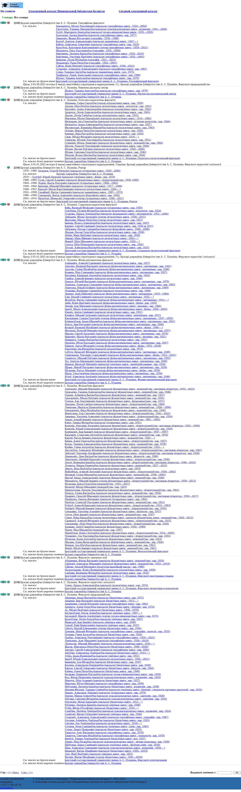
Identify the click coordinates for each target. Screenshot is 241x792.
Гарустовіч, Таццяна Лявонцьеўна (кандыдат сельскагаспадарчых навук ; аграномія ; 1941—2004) (111, 29)
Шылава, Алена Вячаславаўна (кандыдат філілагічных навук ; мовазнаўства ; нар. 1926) (114, 542)
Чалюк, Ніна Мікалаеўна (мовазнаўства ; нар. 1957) (93, 529)
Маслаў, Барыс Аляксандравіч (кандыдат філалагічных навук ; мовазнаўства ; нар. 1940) (114, 477)
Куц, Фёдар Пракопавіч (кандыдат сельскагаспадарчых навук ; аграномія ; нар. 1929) (113, 677)
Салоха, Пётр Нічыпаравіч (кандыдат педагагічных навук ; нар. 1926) (104, 244)
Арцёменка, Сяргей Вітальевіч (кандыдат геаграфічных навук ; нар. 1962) (106, 603)
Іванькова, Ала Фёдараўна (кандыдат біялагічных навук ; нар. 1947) (103, 662)
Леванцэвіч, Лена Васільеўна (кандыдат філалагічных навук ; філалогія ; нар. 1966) (111, 456)
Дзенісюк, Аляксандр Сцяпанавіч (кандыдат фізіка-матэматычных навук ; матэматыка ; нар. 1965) (120, 284)
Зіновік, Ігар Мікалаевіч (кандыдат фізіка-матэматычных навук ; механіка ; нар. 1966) (113, 305)
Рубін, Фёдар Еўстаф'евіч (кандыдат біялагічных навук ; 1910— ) (101, 707)
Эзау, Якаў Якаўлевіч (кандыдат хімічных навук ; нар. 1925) (99, 753)
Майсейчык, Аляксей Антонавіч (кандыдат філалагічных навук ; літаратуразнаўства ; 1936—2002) (120, 471)
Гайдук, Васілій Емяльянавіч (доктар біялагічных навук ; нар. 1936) (103, 628)
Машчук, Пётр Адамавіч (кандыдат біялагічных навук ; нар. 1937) (102, 680)
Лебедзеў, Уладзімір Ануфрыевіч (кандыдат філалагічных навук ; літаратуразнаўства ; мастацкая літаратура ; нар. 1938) (132, 453)
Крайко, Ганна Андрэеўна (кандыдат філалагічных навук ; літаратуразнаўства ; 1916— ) (114, 447)
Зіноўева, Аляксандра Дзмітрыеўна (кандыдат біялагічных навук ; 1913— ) (107, 652)
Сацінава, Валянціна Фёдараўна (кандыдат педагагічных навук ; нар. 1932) (107, 572)
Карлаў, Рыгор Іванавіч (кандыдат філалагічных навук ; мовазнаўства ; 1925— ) (110, 437)
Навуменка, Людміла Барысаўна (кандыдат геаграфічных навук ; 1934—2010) (100, 53)
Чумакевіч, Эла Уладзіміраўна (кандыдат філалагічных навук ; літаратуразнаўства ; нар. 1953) (117, 535)
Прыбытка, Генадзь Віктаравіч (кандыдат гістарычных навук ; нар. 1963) (106, 499)
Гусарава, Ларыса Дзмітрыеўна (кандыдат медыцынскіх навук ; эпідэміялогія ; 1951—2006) (116, 213)
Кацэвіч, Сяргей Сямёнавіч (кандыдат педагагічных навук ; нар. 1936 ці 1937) (109, 226)
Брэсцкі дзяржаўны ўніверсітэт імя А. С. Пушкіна (93, 96)
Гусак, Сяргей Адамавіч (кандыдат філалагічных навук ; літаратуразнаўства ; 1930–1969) (88, 179)
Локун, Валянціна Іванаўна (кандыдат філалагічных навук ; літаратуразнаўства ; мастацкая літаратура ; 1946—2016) (130, 462)
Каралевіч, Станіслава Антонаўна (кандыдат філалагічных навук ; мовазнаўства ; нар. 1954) (116, 434)
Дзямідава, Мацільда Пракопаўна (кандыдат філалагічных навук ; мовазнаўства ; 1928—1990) (118, 407)
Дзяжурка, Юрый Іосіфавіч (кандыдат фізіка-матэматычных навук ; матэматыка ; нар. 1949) (116, 287)
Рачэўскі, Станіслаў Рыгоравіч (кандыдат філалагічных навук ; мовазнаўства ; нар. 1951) (115, 502)
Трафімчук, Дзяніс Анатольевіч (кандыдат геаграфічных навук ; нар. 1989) (98, 75)
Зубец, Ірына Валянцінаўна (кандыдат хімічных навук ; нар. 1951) (102, 655)
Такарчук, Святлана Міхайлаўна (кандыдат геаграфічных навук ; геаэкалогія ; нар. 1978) (115, 735)
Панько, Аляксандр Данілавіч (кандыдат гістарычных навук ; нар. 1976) (105, 692)
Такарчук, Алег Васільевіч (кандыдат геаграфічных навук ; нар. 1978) (104, 732)
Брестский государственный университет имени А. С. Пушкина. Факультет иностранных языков (119, 575)
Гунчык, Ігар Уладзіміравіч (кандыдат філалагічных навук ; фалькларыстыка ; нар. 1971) (114, 401)
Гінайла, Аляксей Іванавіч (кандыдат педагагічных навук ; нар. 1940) (103, 278)
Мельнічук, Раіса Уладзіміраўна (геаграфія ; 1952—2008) (88, 50)
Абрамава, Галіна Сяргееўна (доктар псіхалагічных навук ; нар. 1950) (104, 103)
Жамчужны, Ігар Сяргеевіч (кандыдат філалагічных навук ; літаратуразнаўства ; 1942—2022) (117, 413)
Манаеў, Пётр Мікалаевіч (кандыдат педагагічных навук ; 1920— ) (102, 241)
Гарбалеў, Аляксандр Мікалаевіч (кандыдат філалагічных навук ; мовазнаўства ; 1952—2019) (117, 563)
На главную (8, 11)
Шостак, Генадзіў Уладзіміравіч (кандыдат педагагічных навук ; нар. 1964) (107, 145)
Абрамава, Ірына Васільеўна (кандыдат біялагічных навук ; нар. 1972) (104, 597)
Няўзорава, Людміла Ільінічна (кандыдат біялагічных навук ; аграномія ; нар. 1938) (112, 686)
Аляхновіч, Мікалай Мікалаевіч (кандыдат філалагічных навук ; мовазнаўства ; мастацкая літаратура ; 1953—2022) (130, 388)
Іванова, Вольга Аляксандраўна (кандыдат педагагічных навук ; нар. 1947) (107, 222)
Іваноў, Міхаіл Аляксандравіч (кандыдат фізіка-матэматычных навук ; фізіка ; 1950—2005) (116, 309)
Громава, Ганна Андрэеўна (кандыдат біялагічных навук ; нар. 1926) (103, 634)
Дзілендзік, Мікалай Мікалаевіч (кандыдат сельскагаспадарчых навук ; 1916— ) (109, 643)
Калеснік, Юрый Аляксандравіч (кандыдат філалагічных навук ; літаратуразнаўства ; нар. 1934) (119, 428)
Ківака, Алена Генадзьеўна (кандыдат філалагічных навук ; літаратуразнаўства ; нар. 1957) (116, 440)
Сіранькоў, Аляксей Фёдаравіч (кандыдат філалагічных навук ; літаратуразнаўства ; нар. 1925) (118, 520)
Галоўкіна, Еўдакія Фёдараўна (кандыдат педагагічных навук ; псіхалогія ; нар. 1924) (113, 210)
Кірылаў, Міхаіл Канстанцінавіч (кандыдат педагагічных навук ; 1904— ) (79, 189)
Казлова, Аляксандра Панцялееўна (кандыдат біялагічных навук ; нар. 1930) (108, 665)
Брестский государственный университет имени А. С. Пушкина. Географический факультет (107, 81)
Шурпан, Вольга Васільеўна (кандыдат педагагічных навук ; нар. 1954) (105, 155)
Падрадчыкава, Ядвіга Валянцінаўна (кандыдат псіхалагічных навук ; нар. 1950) (110, 569)
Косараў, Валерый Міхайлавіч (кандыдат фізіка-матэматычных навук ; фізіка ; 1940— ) (114, 327)
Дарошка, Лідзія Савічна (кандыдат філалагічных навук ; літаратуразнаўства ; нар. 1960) (115, 404)
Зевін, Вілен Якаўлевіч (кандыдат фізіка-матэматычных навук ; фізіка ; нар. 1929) (111, 302)
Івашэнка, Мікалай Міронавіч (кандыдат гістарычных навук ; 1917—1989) (80, 186)
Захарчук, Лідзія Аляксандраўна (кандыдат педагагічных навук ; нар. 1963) (107, 112)
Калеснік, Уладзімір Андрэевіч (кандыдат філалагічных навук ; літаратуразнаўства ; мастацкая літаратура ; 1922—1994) (132, 425)
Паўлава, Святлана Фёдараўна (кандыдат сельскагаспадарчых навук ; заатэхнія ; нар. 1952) (116, 698)
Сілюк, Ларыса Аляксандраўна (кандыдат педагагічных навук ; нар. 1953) (106, 585)
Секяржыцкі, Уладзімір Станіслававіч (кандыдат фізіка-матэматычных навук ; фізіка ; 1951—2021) (120, 355)
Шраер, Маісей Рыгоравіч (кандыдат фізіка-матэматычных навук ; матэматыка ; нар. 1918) (116, 367)
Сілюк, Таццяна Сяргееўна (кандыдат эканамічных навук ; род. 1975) (95, 71)
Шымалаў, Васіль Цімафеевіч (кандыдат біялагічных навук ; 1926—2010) (106, 750)
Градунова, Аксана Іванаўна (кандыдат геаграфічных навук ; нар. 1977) (96, 35)
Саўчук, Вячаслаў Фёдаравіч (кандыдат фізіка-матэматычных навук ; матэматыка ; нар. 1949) (117, 351)
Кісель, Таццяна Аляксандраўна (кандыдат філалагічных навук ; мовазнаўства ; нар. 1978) (115, 444)
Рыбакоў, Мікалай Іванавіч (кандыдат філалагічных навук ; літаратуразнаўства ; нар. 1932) (116, 508)
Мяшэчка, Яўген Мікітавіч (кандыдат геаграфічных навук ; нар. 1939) (104, 683)
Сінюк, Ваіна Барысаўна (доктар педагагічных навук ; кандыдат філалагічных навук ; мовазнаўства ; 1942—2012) (129, 517)
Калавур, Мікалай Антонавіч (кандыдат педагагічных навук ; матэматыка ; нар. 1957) (113, 315)
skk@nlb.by (6, 787)
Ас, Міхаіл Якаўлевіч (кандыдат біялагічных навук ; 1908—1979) (102, 609)
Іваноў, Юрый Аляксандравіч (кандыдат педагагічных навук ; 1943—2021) (107, 658)
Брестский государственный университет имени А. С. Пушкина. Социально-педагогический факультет (122, 250)
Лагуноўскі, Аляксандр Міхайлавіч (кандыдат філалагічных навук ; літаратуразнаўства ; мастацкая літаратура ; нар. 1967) (133, 450)
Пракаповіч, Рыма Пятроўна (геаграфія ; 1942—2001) (86, 62)
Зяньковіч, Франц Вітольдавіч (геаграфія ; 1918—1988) (87, 38)
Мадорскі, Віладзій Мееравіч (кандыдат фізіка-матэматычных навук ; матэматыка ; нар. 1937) (117, 330)
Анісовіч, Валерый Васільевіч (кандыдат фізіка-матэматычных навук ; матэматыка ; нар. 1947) (118, 266)
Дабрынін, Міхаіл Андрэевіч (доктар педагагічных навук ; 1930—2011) (105, 216)
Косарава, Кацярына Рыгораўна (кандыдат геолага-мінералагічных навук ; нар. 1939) (113, 674)
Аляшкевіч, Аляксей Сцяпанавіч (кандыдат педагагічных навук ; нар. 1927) (107, 263)
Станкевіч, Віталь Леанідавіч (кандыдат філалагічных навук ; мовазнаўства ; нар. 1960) (114, 142)
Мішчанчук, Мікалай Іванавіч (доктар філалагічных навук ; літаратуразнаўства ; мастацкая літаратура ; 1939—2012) (130, 480)
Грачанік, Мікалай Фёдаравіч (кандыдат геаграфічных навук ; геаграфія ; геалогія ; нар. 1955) (117, 631)
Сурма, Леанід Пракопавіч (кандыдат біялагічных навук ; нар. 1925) (103, 729)
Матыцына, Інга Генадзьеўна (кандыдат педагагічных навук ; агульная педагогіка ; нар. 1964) (117, 121)
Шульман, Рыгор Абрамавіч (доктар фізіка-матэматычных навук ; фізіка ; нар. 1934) (112, 370)
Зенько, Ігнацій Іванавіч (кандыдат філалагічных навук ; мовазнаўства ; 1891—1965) (112, 419)
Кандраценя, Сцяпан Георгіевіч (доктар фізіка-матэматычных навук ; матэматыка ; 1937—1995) (119, 318)
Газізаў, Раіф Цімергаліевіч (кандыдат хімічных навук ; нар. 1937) (102, 625)
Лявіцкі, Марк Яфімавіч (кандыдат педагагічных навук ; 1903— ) (101, 238)
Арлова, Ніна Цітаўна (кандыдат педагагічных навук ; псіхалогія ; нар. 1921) (108, 106)
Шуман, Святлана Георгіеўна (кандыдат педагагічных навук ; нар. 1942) (105, 152)
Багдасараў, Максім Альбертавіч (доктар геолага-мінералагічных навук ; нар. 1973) (111, 616)
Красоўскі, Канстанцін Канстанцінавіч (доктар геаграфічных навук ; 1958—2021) (102, 47)
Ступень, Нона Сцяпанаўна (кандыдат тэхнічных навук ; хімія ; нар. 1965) (107, 726)
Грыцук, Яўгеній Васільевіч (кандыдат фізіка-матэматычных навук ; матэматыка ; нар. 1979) (117, 281)
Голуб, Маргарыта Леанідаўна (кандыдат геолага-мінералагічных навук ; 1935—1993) (104, 32)
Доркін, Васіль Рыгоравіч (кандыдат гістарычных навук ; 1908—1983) (78, 182)
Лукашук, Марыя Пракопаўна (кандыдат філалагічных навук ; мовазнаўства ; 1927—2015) (116, 465)
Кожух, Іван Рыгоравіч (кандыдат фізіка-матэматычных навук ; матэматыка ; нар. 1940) (114, 324)
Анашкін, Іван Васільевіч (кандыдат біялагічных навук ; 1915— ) (101, 600)
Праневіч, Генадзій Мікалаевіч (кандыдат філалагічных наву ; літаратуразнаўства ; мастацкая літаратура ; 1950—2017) (131, 496)
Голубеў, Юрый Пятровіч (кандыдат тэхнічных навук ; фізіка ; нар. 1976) (73, 176)
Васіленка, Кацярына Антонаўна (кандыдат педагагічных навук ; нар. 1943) (107, 275)
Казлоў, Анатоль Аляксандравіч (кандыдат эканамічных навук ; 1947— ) (97, 41)
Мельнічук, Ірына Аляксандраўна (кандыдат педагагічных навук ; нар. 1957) (108, 124)
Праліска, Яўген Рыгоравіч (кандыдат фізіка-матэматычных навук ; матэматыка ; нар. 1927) (116, 342)
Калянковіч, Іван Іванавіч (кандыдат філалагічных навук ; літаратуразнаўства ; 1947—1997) (116, 431)
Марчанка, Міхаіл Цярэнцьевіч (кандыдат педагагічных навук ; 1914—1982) (108, 118)
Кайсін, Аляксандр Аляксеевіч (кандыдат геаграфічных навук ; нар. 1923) (97, 44)
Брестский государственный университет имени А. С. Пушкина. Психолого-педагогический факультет (122, 158)
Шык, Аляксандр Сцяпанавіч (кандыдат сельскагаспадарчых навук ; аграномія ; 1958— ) (115, 747)
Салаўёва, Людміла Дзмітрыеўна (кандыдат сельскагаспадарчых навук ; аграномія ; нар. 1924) (118, 711)
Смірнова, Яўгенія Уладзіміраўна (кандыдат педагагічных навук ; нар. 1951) (108, 139)
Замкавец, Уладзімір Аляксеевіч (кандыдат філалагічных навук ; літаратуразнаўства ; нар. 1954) (118, 416)
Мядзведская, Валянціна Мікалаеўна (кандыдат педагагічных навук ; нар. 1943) (109, 127)
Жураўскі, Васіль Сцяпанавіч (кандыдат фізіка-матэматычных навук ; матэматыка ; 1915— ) (116, 299)
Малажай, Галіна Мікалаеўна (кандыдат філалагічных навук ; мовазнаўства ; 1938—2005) (115, 474)
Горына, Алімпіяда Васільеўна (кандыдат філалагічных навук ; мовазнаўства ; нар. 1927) (115, 394)
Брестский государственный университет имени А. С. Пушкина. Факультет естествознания (116, 760)
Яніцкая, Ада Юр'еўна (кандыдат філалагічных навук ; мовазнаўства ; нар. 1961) (110, 545)
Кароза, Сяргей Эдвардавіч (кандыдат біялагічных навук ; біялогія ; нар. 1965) (109, 668)
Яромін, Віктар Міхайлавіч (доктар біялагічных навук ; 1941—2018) (103, 757)
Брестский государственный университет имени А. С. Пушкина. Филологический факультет (116, 551)
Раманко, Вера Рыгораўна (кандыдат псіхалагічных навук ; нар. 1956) (104, 133)
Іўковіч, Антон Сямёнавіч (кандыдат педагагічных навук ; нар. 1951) (104, 312)
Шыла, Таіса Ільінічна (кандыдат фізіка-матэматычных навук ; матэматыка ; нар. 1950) (113, 373)
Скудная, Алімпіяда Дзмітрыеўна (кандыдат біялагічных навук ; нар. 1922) (107, 720)
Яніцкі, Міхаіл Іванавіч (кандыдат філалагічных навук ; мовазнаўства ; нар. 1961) (110, 548)
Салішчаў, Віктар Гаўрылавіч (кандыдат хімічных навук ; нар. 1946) (103, 714)
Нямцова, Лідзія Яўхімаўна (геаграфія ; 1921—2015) (86, 59)
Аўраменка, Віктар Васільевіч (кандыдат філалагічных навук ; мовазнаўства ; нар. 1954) (114, 560)
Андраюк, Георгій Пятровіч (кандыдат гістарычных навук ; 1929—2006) (79, 170)
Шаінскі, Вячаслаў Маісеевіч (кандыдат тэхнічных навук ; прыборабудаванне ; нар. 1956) (115, 364)
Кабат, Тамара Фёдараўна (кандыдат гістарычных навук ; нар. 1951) (103, 422)
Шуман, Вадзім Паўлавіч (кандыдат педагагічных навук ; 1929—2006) (105, 149)
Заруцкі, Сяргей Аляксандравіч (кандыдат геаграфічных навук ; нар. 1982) (107, 649)
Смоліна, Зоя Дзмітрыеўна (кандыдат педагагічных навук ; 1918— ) (103, 723)
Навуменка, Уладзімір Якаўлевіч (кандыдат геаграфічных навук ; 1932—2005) (100, 56)
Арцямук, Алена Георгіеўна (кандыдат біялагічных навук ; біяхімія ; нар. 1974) (109, 606)
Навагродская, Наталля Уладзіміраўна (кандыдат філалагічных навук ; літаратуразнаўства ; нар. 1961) (122, 489)
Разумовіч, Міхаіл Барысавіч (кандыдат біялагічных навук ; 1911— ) (103, 701)
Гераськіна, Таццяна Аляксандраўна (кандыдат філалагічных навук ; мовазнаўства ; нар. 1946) (118, 391)
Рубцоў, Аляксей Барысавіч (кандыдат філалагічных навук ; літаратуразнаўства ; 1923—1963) (118, 505)
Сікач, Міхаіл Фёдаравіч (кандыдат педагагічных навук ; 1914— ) (102, 136)
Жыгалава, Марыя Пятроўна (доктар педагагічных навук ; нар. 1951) (104, 219)
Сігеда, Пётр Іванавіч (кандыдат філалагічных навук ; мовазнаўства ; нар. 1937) (109, 514)
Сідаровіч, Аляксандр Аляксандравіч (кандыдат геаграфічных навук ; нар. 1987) (101, 68)
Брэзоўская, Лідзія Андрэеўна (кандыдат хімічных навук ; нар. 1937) (104, 619)
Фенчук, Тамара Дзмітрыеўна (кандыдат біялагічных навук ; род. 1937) (105, 738)
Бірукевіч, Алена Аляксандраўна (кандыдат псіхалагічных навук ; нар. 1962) (108, 109)
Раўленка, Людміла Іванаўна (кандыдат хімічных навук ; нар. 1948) (102, 704)
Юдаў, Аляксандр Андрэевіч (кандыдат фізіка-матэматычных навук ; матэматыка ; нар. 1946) (117, 376)
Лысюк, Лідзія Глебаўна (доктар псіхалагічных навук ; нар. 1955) (101, 115)
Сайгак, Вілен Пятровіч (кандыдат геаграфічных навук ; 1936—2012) (95, 65)
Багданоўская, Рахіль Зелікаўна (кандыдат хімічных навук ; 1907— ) (103, 612)
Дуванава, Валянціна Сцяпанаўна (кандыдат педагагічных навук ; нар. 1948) (108, 290)
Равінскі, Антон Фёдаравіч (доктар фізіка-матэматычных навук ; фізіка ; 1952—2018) (113, 345)
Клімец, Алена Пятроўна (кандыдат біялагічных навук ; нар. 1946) (102, 671)
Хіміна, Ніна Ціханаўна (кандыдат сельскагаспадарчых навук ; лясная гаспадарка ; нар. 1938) (117, 741)
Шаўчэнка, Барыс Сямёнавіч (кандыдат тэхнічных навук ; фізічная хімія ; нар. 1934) (112, 744)
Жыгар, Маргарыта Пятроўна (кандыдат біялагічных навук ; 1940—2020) (106, 646)
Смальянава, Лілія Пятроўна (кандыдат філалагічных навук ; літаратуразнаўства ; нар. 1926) (117, 523)
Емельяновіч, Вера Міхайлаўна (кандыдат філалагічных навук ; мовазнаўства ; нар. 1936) (115, 410)
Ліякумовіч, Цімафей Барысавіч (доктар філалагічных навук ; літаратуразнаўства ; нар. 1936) (117, 459)
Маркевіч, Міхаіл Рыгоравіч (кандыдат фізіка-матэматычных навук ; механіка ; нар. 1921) (115, 336)
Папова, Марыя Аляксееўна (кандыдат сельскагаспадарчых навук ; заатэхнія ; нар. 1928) (114, 695)
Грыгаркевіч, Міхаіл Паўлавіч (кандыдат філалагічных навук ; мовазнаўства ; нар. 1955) (114, 398)
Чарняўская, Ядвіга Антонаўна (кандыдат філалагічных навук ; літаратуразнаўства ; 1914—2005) (119, 532)
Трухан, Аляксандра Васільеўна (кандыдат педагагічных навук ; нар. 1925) (107, 247)
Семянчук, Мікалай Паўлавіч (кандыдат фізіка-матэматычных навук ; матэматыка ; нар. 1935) (117, 358)
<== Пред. (13, 772)
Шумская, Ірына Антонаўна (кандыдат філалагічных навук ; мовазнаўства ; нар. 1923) (113, 539)
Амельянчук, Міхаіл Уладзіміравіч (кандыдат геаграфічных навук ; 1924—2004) (101, 26)
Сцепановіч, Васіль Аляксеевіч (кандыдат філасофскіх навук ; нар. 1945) (79, 195)
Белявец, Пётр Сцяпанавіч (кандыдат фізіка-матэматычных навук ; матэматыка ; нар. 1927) (116, 272)
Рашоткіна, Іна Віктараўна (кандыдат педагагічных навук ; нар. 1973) (104, 348)
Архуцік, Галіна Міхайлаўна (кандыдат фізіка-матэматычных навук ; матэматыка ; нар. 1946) (117, 269)
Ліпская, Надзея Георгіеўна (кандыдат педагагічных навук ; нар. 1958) (104, 232)
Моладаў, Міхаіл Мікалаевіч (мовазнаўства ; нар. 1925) (96, 486)
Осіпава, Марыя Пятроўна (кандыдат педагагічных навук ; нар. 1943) (104, 130)
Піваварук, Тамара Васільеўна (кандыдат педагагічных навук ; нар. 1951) (106, 339)
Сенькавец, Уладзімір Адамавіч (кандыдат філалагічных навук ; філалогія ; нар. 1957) (113, 511)
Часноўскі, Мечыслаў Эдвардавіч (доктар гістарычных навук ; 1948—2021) (81, 198)
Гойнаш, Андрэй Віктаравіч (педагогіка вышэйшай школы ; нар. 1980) (104, 566)
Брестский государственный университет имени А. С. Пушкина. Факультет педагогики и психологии (121, 588)
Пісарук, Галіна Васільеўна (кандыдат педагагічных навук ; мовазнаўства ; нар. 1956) (113, 493)
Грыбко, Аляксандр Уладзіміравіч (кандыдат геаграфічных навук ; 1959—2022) (110, 637)
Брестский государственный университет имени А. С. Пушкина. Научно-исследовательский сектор (120, 93)
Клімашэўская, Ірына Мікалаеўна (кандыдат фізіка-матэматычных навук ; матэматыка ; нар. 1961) (120, 321)
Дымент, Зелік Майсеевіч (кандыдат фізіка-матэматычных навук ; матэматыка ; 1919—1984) (117, 293)
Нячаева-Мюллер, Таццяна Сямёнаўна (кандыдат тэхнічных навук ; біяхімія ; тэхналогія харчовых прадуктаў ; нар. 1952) (133, 689)
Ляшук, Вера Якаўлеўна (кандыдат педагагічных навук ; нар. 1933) (103, 468)
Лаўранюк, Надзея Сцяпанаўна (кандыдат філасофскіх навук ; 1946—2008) (107, 229)
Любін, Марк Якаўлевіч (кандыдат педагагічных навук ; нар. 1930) (102, 235)
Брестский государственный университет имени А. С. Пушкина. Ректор (96, 201)
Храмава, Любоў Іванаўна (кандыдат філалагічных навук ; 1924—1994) (105, 526)
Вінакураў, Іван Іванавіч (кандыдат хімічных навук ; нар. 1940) (100, 622)
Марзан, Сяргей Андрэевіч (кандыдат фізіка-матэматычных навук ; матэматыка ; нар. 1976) (116, 333)
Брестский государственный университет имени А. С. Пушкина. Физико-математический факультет (121, 379)
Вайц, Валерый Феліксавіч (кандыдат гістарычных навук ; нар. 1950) (103, 207)
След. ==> (27, 772)
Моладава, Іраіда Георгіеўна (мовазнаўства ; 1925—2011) (97, 483)
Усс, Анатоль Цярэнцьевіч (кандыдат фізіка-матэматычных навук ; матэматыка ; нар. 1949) (116, 361)
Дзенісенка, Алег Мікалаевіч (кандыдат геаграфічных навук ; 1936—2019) (107, 640)
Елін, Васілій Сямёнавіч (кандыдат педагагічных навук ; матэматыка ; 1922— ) (109, 296)
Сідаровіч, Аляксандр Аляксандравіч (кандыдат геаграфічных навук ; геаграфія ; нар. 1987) (116, 717)
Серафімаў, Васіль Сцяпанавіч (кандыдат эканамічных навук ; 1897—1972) (80, 192)
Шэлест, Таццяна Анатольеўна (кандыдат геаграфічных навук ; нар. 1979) (97, 78)
